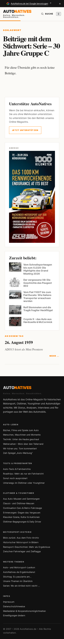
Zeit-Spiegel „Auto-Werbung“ (18, 453)
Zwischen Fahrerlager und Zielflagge (22, 551)
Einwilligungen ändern (14, 615)
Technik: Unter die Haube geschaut (21, 439)
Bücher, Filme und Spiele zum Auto (21, 430)
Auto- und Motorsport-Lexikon (19, 567)
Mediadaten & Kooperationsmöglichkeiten (24, 611)
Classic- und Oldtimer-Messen (18, 503)
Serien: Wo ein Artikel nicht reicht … (21, 585)
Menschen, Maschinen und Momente (21, 434)
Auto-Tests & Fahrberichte (17, 469)
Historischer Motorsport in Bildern (20, 542)
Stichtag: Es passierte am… (17, 576)
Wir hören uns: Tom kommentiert (20, 448)
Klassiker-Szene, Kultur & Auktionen (21, 517)
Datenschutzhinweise (14, 606)
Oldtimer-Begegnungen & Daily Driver (22, 521)
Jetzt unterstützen (25, 130)
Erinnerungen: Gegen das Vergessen (21, 512)
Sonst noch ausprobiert (15, 478)
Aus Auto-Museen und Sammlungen (21, 499)
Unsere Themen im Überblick (18, 581)
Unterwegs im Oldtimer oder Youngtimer (24, 483)
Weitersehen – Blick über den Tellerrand (23, 444)
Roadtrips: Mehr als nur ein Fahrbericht (23, 473)
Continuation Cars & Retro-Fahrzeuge (22, 508)
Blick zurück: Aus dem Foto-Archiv (21, 537)
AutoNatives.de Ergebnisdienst (19, 572)
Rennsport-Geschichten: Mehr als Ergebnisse (26, 547)
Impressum (8, 602)
